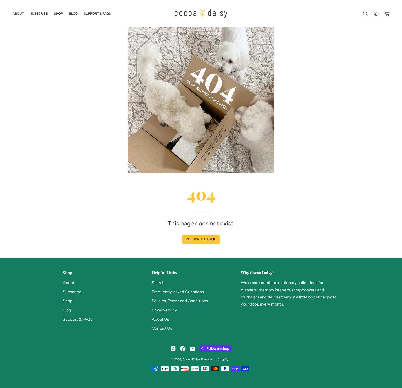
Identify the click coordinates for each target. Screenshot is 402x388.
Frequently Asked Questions (178, 291)
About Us (160, 319)
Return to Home (201, 239)
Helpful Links (164, 272)
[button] (97, 13)
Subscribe (72, 291)
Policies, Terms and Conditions (180, 301)
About (68, 282)
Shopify (223, 359)
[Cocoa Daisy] (201, 13)
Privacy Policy (164, 310)
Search (158, 282)
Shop (67, 272)
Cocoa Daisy (191, 359)
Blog (67, 310)
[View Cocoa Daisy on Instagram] (173, 349)
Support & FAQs (77, 319)
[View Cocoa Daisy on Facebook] (183, 349)
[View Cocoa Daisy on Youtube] (192, 349)
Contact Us (162, 328)
